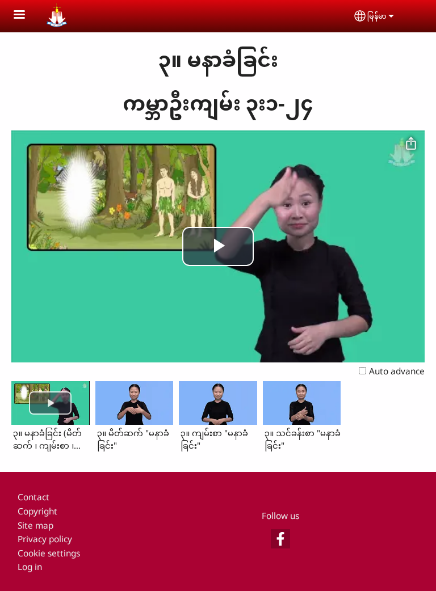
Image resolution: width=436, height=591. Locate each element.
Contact (33, 497)
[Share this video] (411, 144)
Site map (35, 525)
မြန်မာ (377, 16)
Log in (30, 567)
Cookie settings (49, 553)
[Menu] (26, 16)
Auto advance (397, 371)
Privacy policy (45, 539)
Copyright (37, 511)
